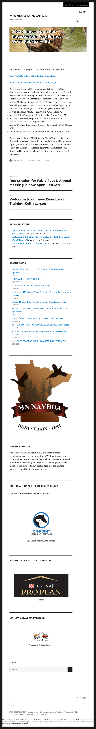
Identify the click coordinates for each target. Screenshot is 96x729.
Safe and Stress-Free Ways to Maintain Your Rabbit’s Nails (39, 302)
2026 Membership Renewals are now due (31, 285)
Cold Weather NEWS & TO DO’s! (26, 279)
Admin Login (33, 712)
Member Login (82, 5)
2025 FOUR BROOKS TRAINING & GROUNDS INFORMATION (39, 341)
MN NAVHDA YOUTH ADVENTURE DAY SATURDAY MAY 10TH (40, 325)
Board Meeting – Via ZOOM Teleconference (32, 243)
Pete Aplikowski (19, 160)
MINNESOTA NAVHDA (28, 16)
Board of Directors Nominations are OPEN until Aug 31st (38, 318)
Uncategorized (43, 160)
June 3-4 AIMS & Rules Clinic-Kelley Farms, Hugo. (32, 76)
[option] (41, 526)
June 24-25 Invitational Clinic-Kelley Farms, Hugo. (33, 82)
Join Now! (69, 5)
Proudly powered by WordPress (51, 712)
